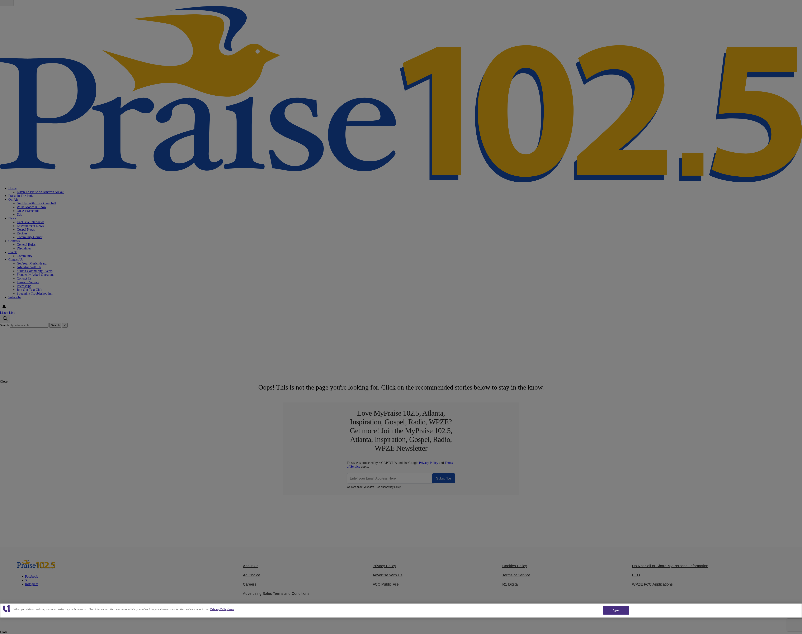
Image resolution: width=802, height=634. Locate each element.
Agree (616, 610)
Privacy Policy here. (222, 609)
